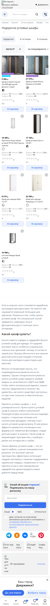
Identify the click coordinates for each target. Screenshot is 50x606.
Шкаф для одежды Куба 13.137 (11, 200)
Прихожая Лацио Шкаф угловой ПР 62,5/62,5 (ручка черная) (13, 143)
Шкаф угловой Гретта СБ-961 (34, 141)
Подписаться (25, 505)
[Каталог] (5, 14)
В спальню (42, 39)
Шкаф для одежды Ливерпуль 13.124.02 (34, 200)
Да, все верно (13, 592)
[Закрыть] (47, 579)
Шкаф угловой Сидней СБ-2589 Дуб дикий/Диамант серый (11, 84)
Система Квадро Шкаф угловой (11, 256)
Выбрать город (37, 592)
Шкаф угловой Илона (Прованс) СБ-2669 (34, 82)
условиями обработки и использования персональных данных (24, 524)
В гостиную (25, 39)
